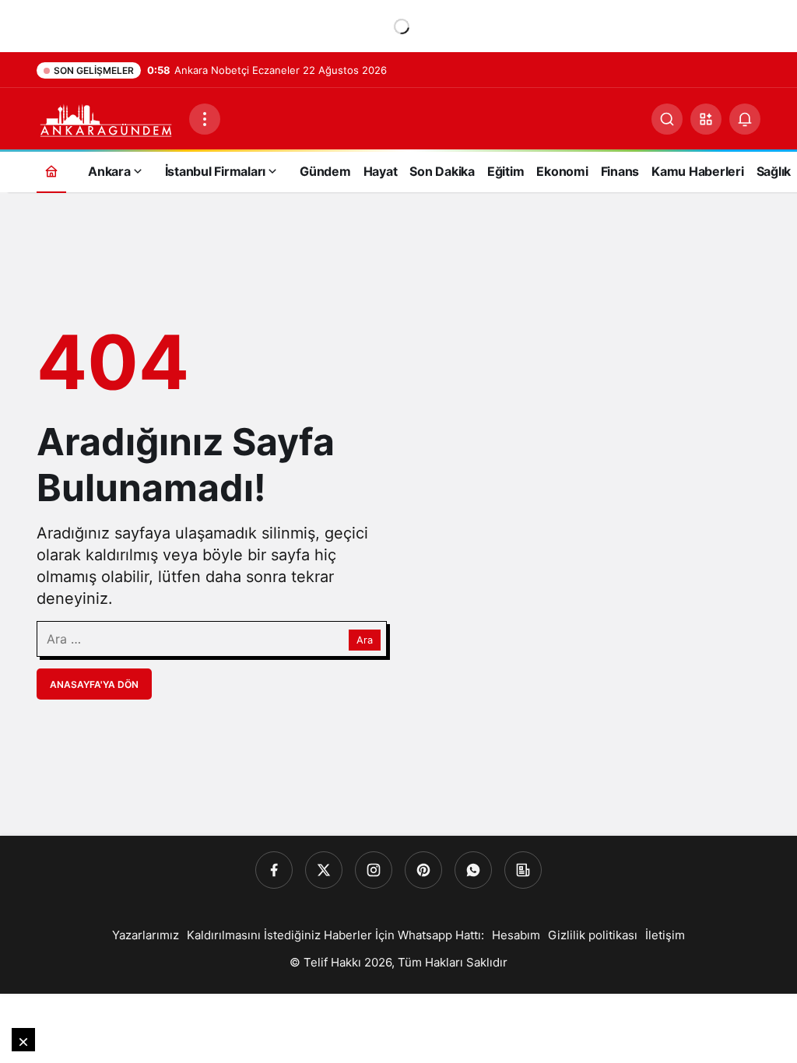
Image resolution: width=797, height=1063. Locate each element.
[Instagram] (373, 870)
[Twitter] (323, 870)
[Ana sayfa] (51, 170)
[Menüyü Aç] (204, 119)
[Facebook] (274, 870)
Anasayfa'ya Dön (94, 684)
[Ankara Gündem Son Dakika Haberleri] (107, 117)
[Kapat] (23, 1039)
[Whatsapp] (473, 870)
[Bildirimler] (744, 119)
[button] (706, 119)
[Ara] (667, 119)
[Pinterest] (423, 870)
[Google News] (523, 870)
